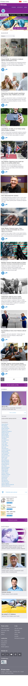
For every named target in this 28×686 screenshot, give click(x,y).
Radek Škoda (5, 470)
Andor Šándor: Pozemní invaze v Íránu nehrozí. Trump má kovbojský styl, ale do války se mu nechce (12, 230)
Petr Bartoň (4, 425)
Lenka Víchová (5, 476)
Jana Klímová (5, 448)
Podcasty (3, 644)
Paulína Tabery (5, 473)
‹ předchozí (2, 379)
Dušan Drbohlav (5, 428)
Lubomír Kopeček (6, 450)
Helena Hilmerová (6, 486)
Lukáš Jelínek (5, 445)
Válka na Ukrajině (5, 628)
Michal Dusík (5, 430)
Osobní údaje (9, 671)
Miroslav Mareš (5, 461)
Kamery (25, 7)
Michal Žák (4, 478)
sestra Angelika (5, 483)
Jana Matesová (5, 463)
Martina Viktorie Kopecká (8, 484)
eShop (2, 634)
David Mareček (5, 460)
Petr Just (4, 447)
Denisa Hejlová (5, 435)
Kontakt (16, 636)
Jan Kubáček (5, 454)
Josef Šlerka (5, 471)
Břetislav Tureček (6, 474)
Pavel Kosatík (5, 451)
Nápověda (17, 630)
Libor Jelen (4, 444)
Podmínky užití (16, 671)
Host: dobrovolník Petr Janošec (9, 195)
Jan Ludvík (4, 458)
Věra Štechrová (5, 481)
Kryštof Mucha (5, 464)
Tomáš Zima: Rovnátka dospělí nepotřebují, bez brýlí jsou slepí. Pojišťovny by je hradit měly (13, 95)
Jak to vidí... (5, 406)
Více (24, 15)
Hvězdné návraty (6, 592)
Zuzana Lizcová (5, 455)
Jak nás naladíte (18, 628)
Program (14, 7)
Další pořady (5, 526)
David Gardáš (5, 434)
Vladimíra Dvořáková (6, 431)
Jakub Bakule (5, 424)
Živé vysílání (4, 640)
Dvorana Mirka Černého (8, 568)
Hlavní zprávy (5, 543)
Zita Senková (5, 480)
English (22, 671)
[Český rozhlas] (5, 1)
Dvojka (24, 418)
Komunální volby (5, 630)
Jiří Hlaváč (4, 438)
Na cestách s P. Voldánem (9, 614)
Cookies (3, 671)
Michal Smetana (6, 467)
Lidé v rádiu (17, 632)
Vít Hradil (4, 441)
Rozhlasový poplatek (20, 638)
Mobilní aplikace (5, 646)
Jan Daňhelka (5, 427)
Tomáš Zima (5, 477)
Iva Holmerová (5, 440)
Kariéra (16, 634)
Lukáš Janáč (5, 443)
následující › (25, 379)
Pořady (19, 15)
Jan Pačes (4, 466)
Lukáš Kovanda (5, 453)
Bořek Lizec (4, 457)
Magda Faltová (5, 432)
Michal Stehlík (5, 468)
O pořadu (4, 389)
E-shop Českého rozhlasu (9, 497)
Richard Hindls (5, 437)
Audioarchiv (20, 7)
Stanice (3, 632)
